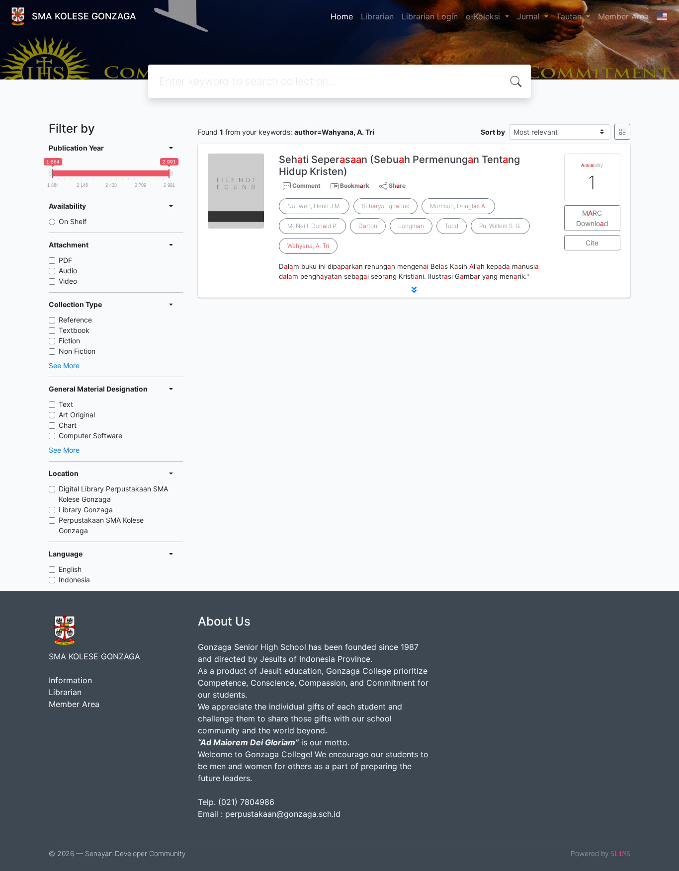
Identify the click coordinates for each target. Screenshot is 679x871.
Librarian (377, 16)
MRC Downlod (592, 218)
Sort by (493, 132)
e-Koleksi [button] (484, 16)
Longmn (411, 226)
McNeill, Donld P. (312, 226)
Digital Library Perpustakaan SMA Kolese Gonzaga (113, 493)
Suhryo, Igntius (385, 206)
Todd (451, 226)
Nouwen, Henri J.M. (314, 206)
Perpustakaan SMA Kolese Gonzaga (101, 525)
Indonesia (74, 579)
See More (64, 365)
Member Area (623, 16)
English (70, 569)
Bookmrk (354, 185)
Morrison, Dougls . (458, 206)
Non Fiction (77, 351)
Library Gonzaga (86, 509)
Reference (75, 320)
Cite (592, 242)
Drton (367, 226)
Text (66, 404)
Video (68, 281)
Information (70, 680)
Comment (306, 185)
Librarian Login (430, 16)
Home (342, 16)
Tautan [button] (570, 16)
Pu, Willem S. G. (500, 226)
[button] (414, 290)
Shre (396, 185)
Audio (68, 270)
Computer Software (90, 435)
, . (308, 245)
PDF (65, 260)
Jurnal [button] (529, 16)
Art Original (77, 414)
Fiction (69, 340)
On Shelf (72, 221)
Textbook (74, 330)
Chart (68, 425)
